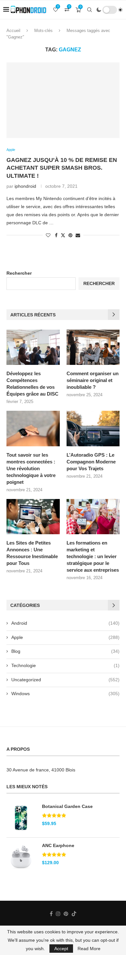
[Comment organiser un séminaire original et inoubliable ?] (93, 347)
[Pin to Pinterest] (70, 235)
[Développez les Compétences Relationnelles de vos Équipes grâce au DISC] (33, 347)
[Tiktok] (74, 913)
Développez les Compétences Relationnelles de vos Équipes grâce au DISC (32, 384)
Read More (89, 948)
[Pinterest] (66, 913)
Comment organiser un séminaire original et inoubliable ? (93, 380)
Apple (65, 637)
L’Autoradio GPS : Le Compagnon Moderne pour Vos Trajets (91, 461)
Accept (61, 948)
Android (65, 623)
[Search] (89, 9)
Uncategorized (65, 679)
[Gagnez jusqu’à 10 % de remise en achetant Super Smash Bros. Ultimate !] (63, 100)
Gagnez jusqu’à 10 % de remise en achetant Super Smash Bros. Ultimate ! (61, 168)
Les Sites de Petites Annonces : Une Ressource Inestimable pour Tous (32, 553)
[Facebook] (51, 913)
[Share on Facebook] (56, 235)
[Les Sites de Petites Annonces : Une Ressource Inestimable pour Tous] (33, 517)
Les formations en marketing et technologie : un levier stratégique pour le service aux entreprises (93, 556)
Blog (65, 651)
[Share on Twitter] (63, 235)
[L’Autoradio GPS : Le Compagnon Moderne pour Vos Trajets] (93, 428)
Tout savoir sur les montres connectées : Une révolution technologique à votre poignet (31, 468)
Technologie (65, 665)
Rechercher (19, 273)
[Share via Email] (78, 235)
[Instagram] (58, 913)
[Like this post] (48, 235)
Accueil (13, 30)
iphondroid (25, 186)
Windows (65, 693)
